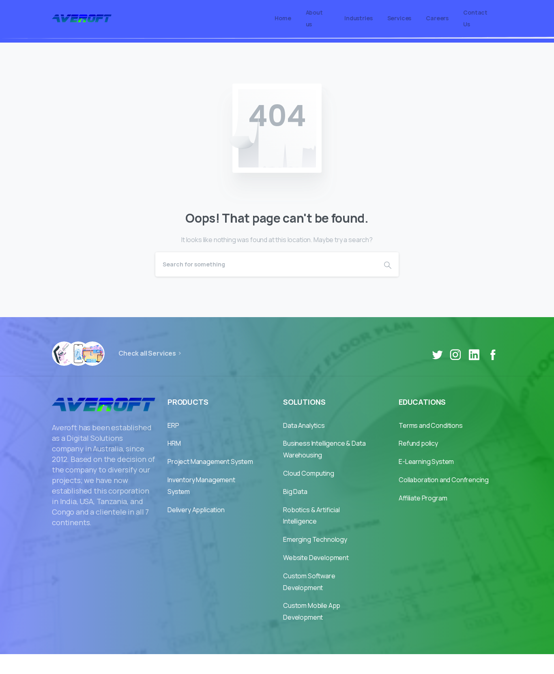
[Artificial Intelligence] (78, 353)
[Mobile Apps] (64, 353)
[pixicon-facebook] (492, 354)
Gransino (201, 663)
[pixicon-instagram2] (455, 354)
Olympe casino (344, 663)
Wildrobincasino (246, 663)
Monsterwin (296, 663)
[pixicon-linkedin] (474, 354)
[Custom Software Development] (92, 353)
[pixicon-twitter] (437, 354)
